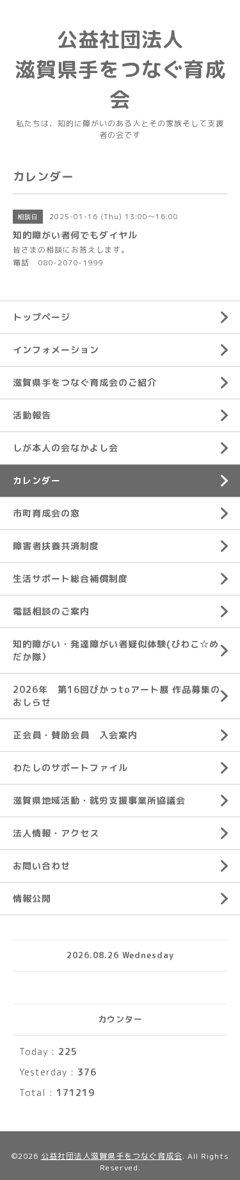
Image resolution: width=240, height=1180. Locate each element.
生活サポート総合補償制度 (70, 578)
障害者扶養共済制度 (56, 546)
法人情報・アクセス (56, 833)
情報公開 (32, 898)
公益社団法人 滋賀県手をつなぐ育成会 (120, 69)
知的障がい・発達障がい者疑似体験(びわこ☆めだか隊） (116, 650)
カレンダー (37, 480)
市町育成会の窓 (46, 513)
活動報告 (32, 415)
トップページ (41, 317)
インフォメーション (56, 350)
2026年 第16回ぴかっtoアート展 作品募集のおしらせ (116, 695)
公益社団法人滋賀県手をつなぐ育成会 (111, 1156)
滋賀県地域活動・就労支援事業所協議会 (99, 800)
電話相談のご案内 (51, 611)
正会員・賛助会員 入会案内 (75, 735)
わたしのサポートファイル (70, 767)
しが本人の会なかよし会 (65, 448)
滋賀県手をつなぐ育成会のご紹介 (85, 382)
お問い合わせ (41, 866)
